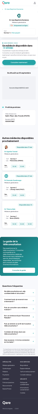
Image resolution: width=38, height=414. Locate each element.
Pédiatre (5, 371)
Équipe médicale (25, 368)
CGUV (17, 408)
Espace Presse (7, 389)
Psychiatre (6, 375)
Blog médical (24, 365)
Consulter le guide (19, 270)
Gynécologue (7, 368)
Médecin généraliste (9, 365)
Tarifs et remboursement (27, 371)
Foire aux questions (8, 382)
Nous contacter (7, 385)
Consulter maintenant (19, 62)
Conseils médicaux (25, 375)
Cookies (22, 393)
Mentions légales (8, 408)
